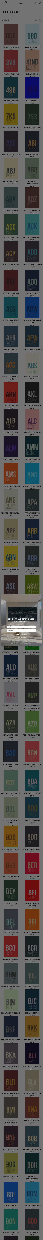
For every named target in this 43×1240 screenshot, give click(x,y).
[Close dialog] (41, 596)
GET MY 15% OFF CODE (21, 634)
